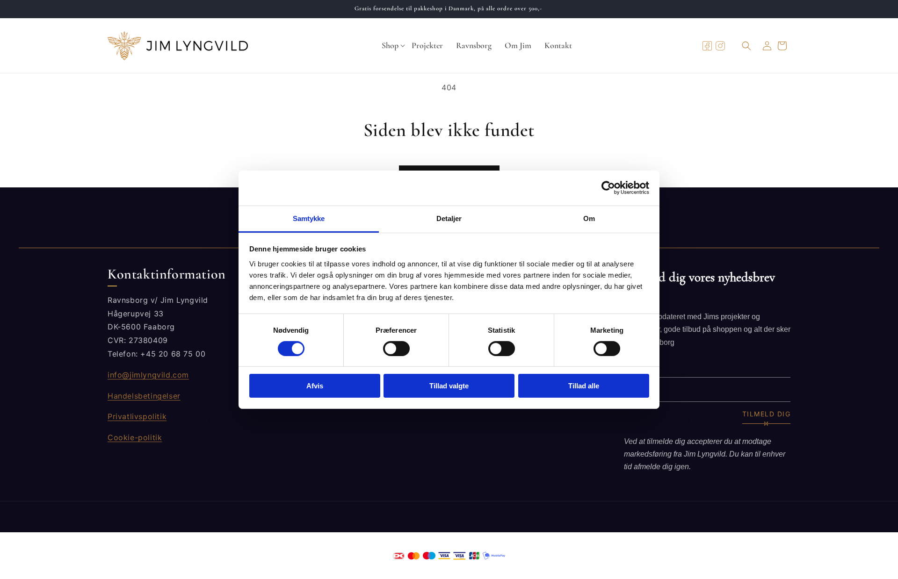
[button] (390, 46)
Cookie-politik (135, 437)
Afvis (314, 386)
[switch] (396, 348)
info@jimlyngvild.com (148, 374)
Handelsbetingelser (144, 395)
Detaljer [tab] (449, 218)
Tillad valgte (449, 386)
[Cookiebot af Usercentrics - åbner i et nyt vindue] (608, 188)
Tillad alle (583, 386)
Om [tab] (589, 218)
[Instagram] (720, 45)
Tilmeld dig (766, 414)
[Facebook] (707, 45)
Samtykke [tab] (309, 218)
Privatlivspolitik (137, 416)
